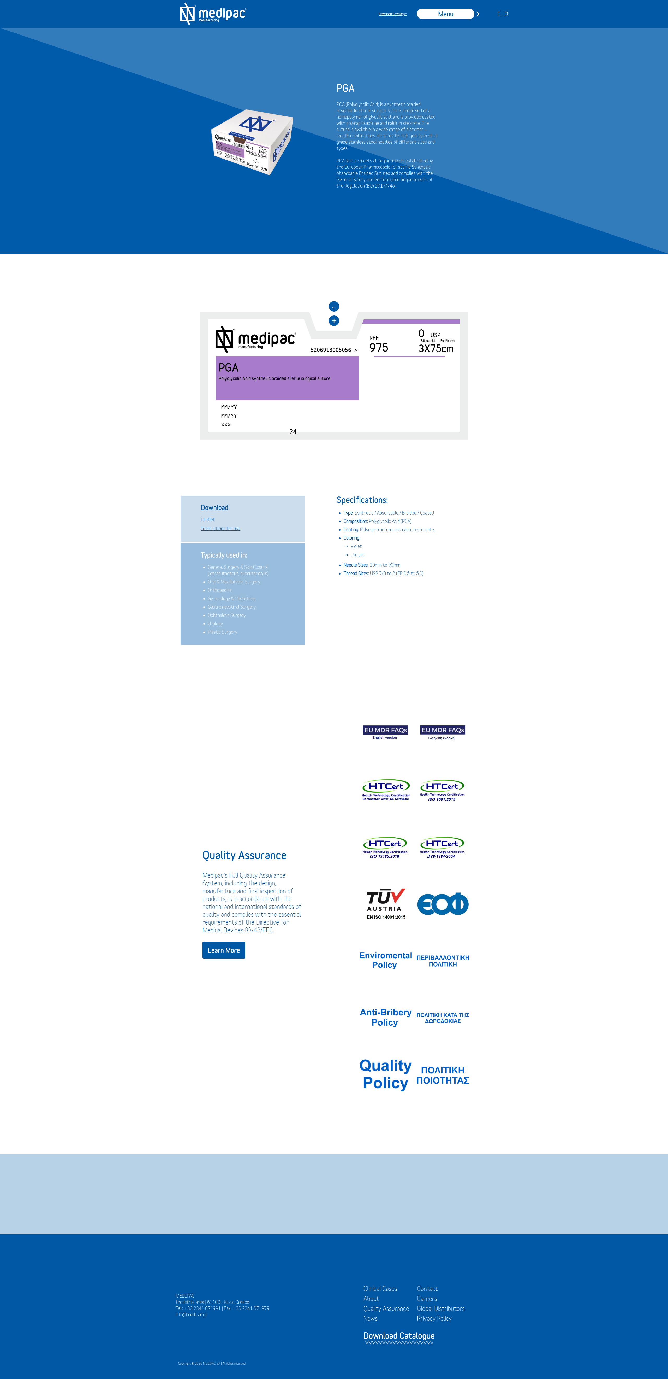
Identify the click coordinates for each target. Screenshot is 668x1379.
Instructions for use (220, 528)
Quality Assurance (386, 1308)
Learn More (224, 950)
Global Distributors (441, 1308)
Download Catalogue (393, 14)
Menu (446, 14)
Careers (427, 1298)
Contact (427, 1288)
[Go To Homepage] (213, 14)
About (371, 1298)
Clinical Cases (380, 1288)
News (370, 1318)
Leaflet (208, 519)
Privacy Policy (434, 1318)
